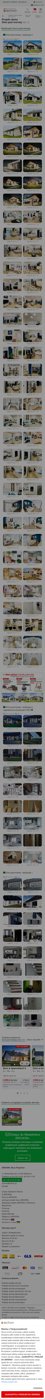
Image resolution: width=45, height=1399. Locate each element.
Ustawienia (37, 1387)
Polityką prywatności (9, 1381)
